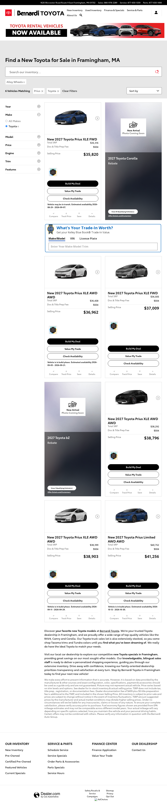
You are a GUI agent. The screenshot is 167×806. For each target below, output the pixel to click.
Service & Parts (135, 10)
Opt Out (110, 796)
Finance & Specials (114, 10)
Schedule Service (58, 750)
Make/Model (57, 238)
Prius (37, 91)
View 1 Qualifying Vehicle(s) (62, 488)
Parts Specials (56, 767)
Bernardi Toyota (109, 630)
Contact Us (138, 750)
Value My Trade (73, 191)
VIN (72, 238)
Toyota (52, 91)
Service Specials (57, 755)
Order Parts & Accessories (63, 761)
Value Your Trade (102, 755)
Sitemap (110, 790)
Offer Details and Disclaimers (120, 215)
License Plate (88, 238)
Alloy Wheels (16, 82)
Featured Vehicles (16, 767)
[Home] (10, 12)
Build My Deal (72, 183)
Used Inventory (93, 10)
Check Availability (73, 198)
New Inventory (75, 10)
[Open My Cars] (155, 12)
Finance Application (104, 750)
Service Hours (56, 773)
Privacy (110, 793)
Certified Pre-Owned (18, 761)
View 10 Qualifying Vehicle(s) (123, 212)
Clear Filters (69, 91)
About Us (72, 15)
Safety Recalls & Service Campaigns (92, 793)
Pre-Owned (12, 755)
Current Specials (15, 773)
